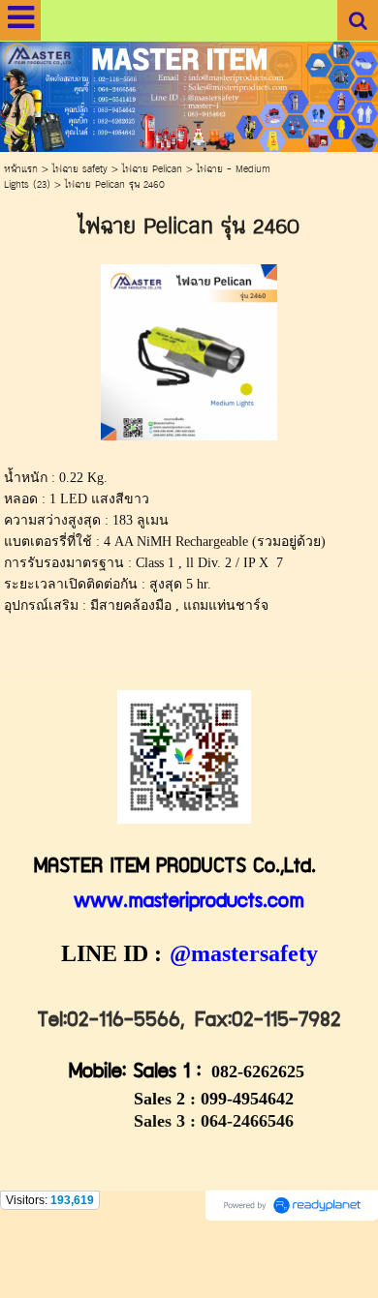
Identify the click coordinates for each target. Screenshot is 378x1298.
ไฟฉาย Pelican (152, 169)
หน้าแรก (21, 169)
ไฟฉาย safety (80, 169)
